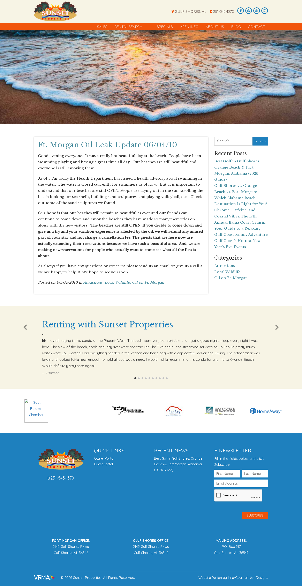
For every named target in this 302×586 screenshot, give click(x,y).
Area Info (189, 26)
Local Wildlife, (118, 282)
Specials (165, 26)
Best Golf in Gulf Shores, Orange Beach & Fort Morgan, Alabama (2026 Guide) (178, 464)
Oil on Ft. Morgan (148, 282)
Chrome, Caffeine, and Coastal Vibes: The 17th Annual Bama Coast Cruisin (239, 216)
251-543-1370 (223, 11)
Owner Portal (104, 458)
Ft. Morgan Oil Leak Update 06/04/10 (107, 144)
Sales (102, 26)
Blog (236, 26)
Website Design (210, 578)
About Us (215, 26)
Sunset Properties (55, 11)
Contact (256, 26)
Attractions (224, 266)
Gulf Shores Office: (151, 540)
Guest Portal (103, 464)
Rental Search (128, 26)
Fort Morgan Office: (71, 540)
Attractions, (93, 282)
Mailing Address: (231, 540)
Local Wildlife (227, 272)
